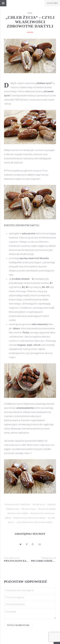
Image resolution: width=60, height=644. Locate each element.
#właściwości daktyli (17, 513)
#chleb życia (39, 504)
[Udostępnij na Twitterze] (21, 544)
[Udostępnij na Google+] (33, 544)
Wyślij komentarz (18, 625)
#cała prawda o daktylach (18, 504)
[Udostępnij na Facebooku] (26, 544)
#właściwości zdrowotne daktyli (29, 518)
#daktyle (51, 504)
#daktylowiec (12, 509)
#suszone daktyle (47, 509)
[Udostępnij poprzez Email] (39, 544)
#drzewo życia (28, 509)
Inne (30, 13)
